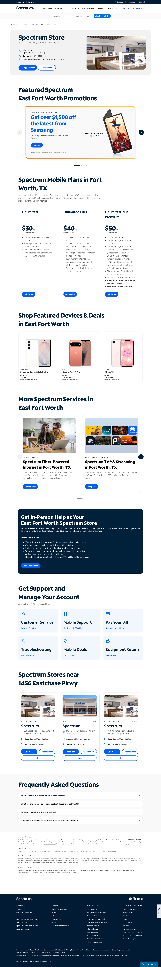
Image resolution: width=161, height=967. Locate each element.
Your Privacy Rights (41, 950)
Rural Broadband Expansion (96, 939)
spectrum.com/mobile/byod (109, 851)
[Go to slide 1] (77, 165)
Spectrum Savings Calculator (97, 922)
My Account (131, 2)
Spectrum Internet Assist (60, 926)
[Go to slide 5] (86, 165)
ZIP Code (89, 14)
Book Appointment (31, 566)
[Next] (141, 132)
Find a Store (119, 2)
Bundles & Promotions (59, 909)
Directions (29, 752)
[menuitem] (20, 2)
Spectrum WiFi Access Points (97, 912)
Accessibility (53, 950)
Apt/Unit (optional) (80, 15)
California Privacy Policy (67, 950)
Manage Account (129, 912)
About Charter (21, 909)
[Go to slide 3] (83, 165)
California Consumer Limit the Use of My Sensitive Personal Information (40, 952)
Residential (20, 2)
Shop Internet (30, 486)
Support (125, 919)
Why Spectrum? (92, 932)
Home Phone (56, 919)
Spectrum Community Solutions (27, 926)
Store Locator (127, 922)
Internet (55, 912)
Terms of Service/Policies (25, 950)
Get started (28, 294)
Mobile (54, 922)
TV (53, 916)
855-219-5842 (139, 8)
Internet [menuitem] (60, 8)
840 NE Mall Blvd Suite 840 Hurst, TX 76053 (81, 732)
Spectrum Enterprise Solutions (26, 919)
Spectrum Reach (22, 922)
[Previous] (19, 132)
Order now (125, 8)
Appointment (27, 67)
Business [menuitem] (101, 8)
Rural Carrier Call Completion (132, 935)
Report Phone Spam (129, 939)
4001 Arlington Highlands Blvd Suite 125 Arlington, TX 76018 (120, 732)
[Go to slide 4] (84, 165)
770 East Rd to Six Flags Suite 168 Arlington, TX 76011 (39, 732)
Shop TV (91, 486)
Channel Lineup (92, 929)
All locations (14, 25)
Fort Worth (34, 25)
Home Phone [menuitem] (89, 8)
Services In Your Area (94, 935)
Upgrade (126, 926)
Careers (19, 916)
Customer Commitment (24, 912)
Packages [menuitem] (48, 8)
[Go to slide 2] (81, 165)
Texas (25, 25)
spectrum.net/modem (49, 844)
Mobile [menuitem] (76, 8)
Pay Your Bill (127, 916)
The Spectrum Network (95, 942)
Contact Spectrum (129, 909)
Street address (56, 14)
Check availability (102, 16)
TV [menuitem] (68, 8)
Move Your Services (129, 929)
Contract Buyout (93, 926)
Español (142, 2)
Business (31, 2)
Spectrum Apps (92, 909)
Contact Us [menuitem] (113, 8)
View (38, 758)
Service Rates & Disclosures (132, 932)
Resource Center (93, 916)
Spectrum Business (22, 929)
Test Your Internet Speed (96, 919)
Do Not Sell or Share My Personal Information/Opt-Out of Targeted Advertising (104, 950)
